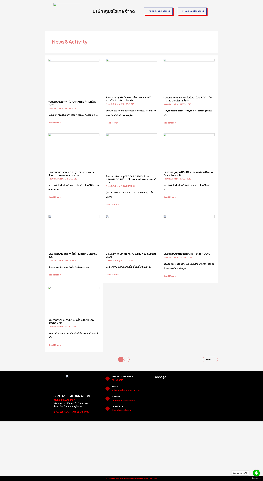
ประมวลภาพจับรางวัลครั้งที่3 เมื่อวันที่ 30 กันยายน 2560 (131, 255)
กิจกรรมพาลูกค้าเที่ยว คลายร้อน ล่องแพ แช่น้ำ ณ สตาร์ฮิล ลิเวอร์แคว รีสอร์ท (130, 99)
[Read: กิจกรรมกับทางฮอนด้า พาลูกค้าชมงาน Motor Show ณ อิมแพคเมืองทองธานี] (73, 150)
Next (210, 359)
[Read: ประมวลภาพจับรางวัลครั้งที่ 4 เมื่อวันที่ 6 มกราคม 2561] (73, 231)
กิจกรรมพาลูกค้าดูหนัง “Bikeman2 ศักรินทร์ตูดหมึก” (72, 103)
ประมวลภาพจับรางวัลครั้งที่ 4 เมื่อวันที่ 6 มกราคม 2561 (72, 255)
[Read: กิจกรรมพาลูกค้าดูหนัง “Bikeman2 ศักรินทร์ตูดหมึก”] (73, 77)
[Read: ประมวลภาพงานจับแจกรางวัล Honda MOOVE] (189, 231)
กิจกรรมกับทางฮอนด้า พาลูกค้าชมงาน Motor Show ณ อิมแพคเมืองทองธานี (71, 173)
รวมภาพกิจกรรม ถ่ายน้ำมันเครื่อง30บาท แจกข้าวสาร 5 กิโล (71, 321)
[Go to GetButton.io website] (256, 478)
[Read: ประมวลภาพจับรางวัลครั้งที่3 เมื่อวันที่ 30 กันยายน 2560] (131, 231)
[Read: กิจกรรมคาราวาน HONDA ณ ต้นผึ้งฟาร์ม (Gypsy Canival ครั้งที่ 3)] (189, 150)
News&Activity (55, 108)
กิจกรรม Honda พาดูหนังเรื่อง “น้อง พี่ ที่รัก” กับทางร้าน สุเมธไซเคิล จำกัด (188, 99)
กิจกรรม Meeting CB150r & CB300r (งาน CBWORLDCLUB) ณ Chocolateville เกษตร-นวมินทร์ (131, 179)
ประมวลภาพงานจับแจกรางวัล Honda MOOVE (187, 254)
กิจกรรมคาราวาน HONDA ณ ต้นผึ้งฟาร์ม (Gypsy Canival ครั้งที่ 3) (188, 173)
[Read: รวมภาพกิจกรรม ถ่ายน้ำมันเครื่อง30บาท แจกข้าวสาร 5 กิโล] (73, 300)
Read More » (54, 122)
